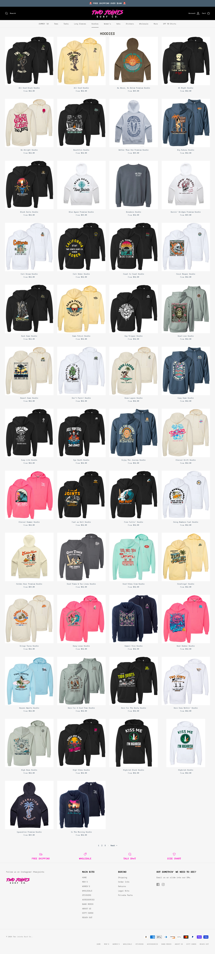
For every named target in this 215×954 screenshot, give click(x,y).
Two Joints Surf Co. (22, 937)
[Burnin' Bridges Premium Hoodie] (186, 185)
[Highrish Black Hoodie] (133, 743)
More (156, 24)
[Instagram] (163, 884)
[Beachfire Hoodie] (81, 123)
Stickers (130, 24)
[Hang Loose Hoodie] (81, 619)
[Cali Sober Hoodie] (81, 247)
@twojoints (38, 872)
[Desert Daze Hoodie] (29, 371)
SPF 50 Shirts (169, 24)
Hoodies (95, 24)
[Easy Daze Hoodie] (186, 371)
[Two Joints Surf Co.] (107, 13)
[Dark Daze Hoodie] (29, 309)
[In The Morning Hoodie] (81, 805)
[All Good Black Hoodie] (29, 61)
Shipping (122, 877)
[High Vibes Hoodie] (81, 743)
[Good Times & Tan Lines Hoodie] (81, 557)
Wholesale (143, 24)
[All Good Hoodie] (81, 61)
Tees (56, 24)
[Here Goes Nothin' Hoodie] (186, 681)
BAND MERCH (87, 904)
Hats (118, 24)
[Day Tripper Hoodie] (133, 309)
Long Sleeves (80, 24)
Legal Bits (123, 891)
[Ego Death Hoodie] (81, 433)
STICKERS (86, 895)
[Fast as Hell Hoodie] (81, 495)
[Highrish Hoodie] (186, 743)
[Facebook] (158, 884)
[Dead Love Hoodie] (186, 309)
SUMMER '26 (44, 24)
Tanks (66, 24)
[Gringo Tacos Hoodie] (29, 619)
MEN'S (85, 882)
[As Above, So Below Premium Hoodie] (133, 61)
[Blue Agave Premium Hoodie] (81, 185)
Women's (107, 24)
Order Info (123, 882)
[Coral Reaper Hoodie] (186, 247)
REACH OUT (87, 917)
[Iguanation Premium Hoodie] (29, 805)
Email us (161, 877)
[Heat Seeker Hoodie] (186, 619)
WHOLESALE (87, 891)
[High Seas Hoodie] (29, 743)
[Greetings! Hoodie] (186, 557)
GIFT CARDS (87, 913)
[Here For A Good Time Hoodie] (81, 681)
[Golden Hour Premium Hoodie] (29, 557)
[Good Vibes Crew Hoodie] (133, 557)
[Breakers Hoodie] (133, 185)
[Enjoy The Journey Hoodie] (133, 433)
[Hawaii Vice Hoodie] (133, 619)
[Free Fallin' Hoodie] (133, 495)
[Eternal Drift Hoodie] (186, 433)
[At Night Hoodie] (186, 61)
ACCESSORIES (88, 900)
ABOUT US (86, 909)
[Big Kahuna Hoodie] (186, 123)
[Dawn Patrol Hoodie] (81, 309)
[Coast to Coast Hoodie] (133, 247)
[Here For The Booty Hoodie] (133, 681)
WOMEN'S (86, 886)
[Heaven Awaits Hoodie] (29, 681)
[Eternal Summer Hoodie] (29, 495)
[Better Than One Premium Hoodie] (133, 123)
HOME (84, 877)
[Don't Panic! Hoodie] (81, 371)
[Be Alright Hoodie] (29, 123)
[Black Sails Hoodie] (29, 185)
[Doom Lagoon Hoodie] (133, 371)
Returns (122, 886)
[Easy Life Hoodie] (29, 433)
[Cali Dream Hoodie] (29, 247)
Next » (114, 845)
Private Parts (125, 895)
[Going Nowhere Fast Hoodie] (186, 495)
